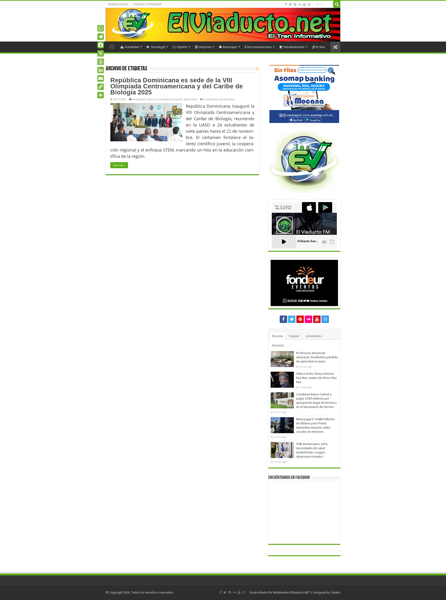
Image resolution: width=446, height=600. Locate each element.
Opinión (182, 47)
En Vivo (320, 47)
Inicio (112, 46)
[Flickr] (300, 4)
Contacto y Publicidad (147, 4)
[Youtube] (304, 4)
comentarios (313, 336)
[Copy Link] (100, 87)
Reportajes (230, 47)
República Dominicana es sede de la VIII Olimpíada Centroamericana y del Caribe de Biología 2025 (176, 86)
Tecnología (157, 47)
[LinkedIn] (100, 70)
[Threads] (100, 62)
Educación (176, 99)
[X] (100, 53)
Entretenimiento (294, 47)
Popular (294, 336)
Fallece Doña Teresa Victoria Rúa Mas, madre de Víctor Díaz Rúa (316, 378)
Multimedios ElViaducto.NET (291, 592)
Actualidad (132, 47)
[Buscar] (336, 4)
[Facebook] (286, 4)
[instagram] (309, 4)
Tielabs (335, 592)
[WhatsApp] (100, 28)
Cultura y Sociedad (157, 99)
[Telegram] (100, 36)
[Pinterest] (295, 4)
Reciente (277, 336)
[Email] (100, 78)
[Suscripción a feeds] (257, 69)
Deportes (205, 47)
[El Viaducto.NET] (223, 25)
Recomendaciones (259, 47)
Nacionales (190, 99)
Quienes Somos (118, 4)
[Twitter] (290, 4)
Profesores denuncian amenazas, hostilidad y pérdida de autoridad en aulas (317, 357)
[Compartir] (100, 95)
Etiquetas (278, 345)
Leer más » (119, 165)
